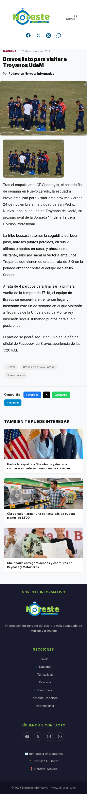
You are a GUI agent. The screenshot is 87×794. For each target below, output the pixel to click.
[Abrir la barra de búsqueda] (76, 16)
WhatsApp (61, 394)
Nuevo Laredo (16, 375)
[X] (38, 736)
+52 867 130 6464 (45, 761)
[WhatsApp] (58, 35)
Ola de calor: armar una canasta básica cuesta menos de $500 (41, 515)
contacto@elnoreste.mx (46, 754)
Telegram (13, 402)
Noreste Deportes (45, 698)
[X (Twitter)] (38, 35)
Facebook (32, 394)
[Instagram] (48, 35)
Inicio (45, 659)
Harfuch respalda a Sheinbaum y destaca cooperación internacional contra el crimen (38, 466)
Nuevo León (44, 690)
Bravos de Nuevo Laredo (39, 366)
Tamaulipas (45, 674)
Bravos (11, 366)
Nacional (45, 667)
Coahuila (45, 682)
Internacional (45, 706)
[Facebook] (28, 35)
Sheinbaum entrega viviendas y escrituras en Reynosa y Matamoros (39, 565)
